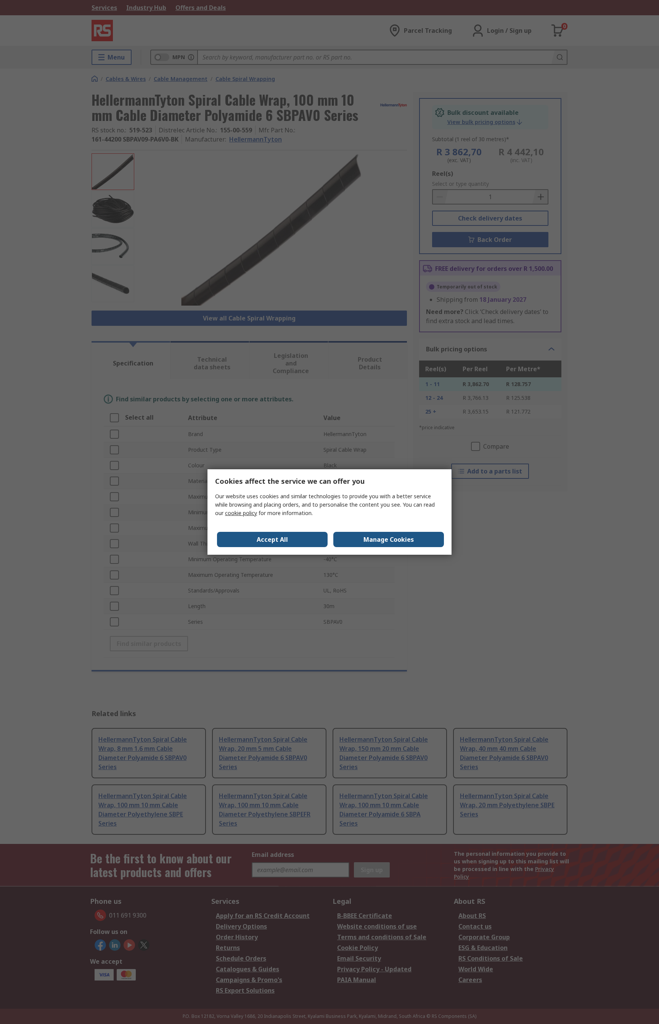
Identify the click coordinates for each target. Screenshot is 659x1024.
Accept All (272, 539)
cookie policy (241, 513)
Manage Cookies (388, 539)
